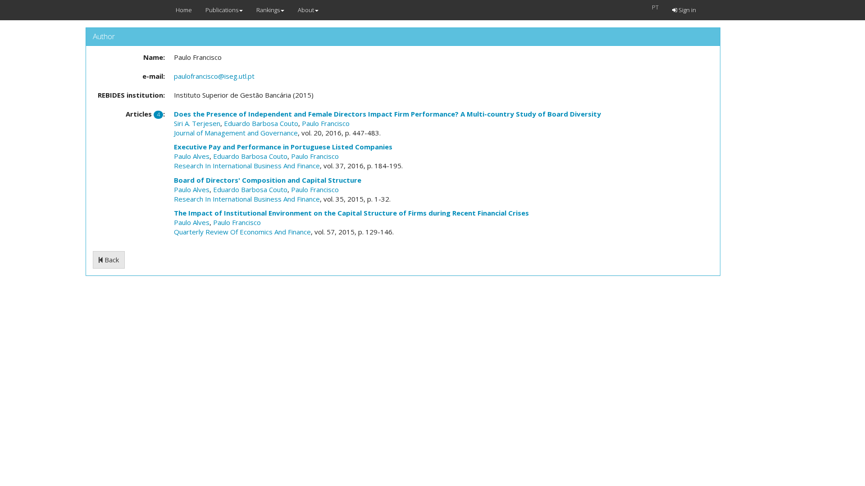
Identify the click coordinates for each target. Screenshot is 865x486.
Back (111, 259)
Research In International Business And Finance (247, 165)
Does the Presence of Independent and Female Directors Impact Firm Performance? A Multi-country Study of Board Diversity (387, 113)
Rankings (268, 10)
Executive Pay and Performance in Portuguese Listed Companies (283, 146)
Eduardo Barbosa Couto (261, 123)
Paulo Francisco (326, 123)
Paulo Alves (191, 156)
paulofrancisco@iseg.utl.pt (214, 76)
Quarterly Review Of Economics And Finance (242, 231)
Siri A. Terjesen (197, 123)
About (306, 10)
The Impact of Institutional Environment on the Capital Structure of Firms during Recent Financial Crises (351, 212)
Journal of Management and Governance (236, 132)
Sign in (686, 10)
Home (184, 10)
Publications (221, 10)
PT (655, 7)
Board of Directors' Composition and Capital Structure (267, 180)
